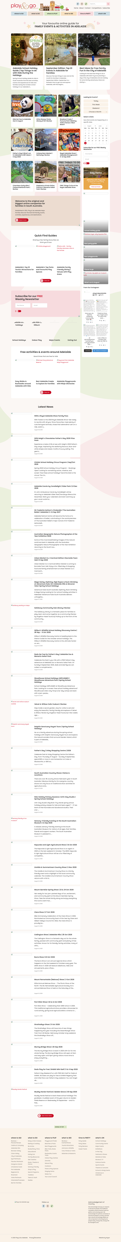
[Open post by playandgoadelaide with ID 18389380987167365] (102, 330)
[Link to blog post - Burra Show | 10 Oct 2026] (21, 964)
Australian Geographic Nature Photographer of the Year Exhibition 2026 (55, 535)
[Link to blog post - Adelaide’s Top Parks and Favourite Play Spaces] (45, 254)
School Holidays (19, 340)
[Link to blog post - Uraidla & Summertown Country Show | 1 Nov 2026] (21, 874)
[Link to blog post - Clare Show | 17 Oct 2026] (21, 919)
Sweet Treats (83, 1149)
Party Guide (82, 1141)
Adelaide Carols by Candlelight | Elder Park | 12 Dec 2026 (55, 487)
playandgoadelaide (89, 301)
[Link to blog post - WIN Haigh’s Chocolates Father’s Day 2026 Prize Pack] (21, 445)
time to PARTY (85, 14)
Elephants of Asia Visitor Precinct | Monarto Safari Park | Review (45, 187)
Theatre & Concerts (101, 1168)
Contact (88, 8)
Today (96, 101)
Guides (30, 1180)
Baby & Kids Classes (34, 1141)
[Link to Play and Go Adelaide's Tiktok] (86, 4)
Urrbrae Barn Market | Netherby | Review (44, 154)
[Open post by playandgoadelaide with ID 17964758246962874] (89, 330)
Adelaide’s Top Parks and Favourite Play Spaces (45, 269)
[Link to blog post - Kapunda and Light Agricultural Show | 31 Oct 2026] (21, 851)
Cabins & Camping (17, 1145)
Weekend (95, 108)
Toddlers (31, 1175)
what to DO (35, 14)
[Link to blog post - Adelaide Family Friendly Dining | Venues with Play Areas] (66, 254)
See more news (47, 1116)
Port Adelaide (15, 1169)
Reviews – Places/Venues (16, 1142)
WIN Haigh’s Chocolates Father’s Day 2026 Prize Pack (54, 439)
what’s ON (102, 14)
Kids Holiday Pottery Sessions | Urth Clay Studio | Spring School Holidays (54, 798)
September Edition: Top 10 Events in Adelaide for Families (59, 70)
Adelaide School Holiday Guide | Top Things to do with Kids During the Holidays (25, 72)
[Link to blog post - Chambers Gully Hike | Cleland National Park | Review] (22, 172)
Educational (32, 1152)
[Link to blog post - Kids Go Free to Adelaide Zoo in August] (22, 106)
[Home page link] (40, 6)
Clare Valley (15, 1153)
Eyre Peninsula (16, 1159)
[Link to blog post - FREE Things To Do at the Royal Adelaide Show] (69, 172)
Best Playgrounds (50, 1146)
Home (76, 8)
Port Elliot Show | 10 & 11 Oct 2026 (48, 1002)
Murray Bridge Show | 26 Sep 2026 (48, 1047)
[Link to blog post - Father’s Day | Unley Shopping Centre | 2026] (21, 757)
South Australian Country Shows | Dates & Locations (52, 774)
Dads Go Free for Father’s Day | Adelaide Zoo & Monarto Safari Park (53, 655)
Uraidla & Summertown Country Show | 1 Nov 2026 (55, 867)
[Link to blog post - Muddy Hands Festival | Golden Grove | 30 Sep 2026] (21, 1098)
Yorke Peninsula (16, 1177)
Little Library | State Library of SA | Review (44, 120)
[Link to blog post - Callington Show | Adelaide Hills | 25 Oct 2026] (21, 941)
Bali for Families (16, 1183)
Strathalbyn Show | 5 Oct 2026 (47, 1024)
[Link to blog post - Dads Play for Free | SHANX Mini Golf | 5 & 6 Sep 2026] (21, 1076)
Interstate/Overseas (17, 1180)
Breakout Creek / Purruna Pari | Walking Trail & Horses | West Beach (68, 121)
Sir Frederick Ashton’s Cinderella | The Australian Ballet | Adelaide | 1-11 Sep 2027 (54, 511)
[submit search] (108, 4)
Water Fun (48, 1174)
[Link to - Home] (19, 329)
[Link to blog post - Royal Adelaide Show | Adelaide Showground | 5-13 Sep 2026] (69, 140)
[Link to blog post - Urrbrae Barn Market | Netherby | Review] (46, 140)
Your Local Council (51, 1177)
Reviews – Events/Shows (66, 1142)
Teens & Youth (32, 1177)
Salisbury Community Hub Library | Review (52, 608)
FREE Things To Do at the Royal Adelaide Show (69, 186)
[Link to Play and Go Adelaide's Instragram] (82, 4)
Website (101, 1238)
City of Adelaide (16, 1156)
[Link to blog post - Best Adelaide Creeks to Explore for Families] (45, 368)
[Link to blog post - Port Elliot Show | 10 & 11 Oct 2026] (21, 1008)
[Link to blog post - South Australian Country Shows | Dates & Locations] (21, 780)
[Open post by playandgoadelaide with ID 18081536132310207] (102, 306)
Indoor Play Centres (51, 1158)
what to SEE (69, 14)
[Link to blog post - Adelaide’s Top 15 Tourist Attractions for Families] (24, 254)
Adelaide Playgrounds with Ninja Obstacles (66, 382)
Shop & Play (32, 1169)
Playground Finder (51, 1141)
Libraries (47, 1161)
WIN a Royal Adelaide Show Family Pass (51, 416)
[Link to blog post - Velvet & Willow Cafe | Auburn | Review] (21, 711)
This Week (96, 105)
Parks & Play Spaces (51, 1169)
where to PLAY (52, 14)
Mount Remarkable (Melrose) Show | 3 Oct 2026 (54, 979)
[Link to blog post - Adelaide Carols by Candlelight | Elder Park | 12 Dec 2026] (21, 493)
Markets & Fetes (100, 1157)
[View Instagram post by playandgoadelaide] (94, 311)
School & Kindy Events (102, 1170)
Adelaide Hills (15, 1148)
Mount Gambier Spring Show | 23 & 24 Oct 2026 (54, 890)
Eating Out (72, 340)
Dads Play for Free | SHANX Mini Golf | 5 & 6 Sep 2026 (56, 1069)
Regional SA (15, 1172)
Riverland (14, 1175)
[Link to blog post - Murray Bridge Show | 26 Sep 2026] (21, 1053)
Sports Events (99, 1165)
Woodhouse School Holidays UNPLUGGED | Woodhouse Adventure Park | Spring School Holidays (52, 680)
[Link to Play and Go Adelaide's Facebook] (77, 4)
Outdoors (48, 1166)
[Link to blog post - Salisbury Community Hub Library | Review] (21, 614)
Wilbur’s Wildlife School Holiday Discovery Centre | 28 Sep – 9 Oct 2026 (55, 631)
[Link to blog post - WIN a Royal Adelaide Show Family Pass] (21, 422)
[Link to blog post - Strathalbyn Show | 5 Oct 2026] (21, 1031)
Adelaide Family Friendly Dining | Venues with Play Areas (64, 270)
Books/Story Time (34, 1149)
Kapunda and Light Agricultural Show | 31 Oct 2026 (55, 845)
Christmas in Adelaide (99, 1174)
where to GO (19, 14)
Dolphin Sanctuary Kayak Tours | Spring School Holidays (54, 728)
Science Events (100, 1162)
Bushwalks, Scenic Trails (51, 1154)
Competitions (97, 8)
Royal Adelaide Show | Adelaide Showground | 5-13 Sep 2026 (68, 155)
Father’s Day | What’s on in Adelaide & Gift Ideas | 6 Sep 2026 (22, 155)
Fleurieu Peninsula (17, 1161)
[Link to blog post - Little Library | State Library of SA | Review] (46, 106)
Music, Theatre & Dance (33, 1163)
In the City (98, 1152)
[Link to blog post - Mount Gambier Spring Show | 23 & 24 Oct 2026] (21, 896)
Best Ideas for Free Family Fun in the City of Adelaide (93, 69)
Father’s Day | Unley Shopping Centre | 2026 (52, 751)
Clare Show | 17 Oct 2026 (44, 912)
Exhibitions (98, 1149)
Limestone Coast (16, 1167)
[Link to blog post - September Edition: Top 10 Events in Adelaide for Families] (60, 49)
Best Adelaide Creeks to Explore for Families (45, 382)
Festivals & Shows (101, 1154)
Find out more (95, 187)
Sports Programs (33, 1172)
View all (46, 281)
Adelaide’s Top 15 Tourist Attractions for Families (24, 269)
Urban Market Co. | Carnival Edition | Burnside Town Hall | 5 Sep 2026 (55, 559)
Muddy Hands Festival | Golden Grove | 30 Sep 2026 (55, 1092)
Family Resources (33, 1157)
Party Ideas (82, 1144)
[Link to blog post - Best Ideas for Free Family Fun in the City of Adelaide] (94, 49)
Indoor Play (37, 340)
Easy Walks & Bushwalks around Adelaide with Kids (23, 383)
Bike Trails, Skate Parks (50, 1150)
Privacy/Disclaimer (35, 1238)
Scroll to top (59, 1127)
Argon (108, 1238)
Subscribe (106, 8)
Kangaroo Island (16, 1164)
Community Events (101, 1144)
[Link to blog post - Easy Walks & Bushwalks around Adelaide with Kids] (24, 368)
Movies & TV (99, 1160)
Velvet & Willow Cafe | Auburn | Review (50, 704)
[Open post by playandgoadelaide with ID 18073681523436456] (89, 306)
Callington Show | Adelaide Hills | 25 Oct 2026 (53, 935)
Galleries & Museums (69, 1153)
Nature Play (49, 1163)
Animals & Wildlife (68, 1148)
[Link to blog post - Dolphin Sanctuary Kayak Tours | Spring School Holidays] (21, 733)
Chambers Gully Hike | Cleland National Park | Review (21, 187)
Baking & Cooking (34, 1144)
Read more (22, 220)
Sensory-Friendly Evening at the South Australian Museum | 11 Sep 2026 (55, 822)
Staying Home (49, 1171)
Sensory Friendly (33, 1167)
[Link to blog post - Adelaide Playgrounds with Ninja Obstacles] (66, 368)
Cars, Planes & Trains (68, 1151)
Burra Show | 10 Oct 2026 (44, 957)
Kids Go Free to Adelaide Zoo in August (22, 120)
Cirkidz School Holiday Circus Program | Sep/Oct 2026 (54, 463)
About (81, 8)
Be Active (31, 1146)
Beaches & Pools (50, 1144)
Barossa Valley (16, 1151)
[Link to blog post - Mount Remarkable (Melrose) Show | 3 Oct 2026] (21, 986)
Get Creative (32, 1160)
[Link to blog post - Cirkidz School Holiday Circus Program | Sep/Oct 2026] (21, 469)
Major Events (54, 340)
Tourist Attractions (68, 1145)
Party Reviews (83, 1146)
